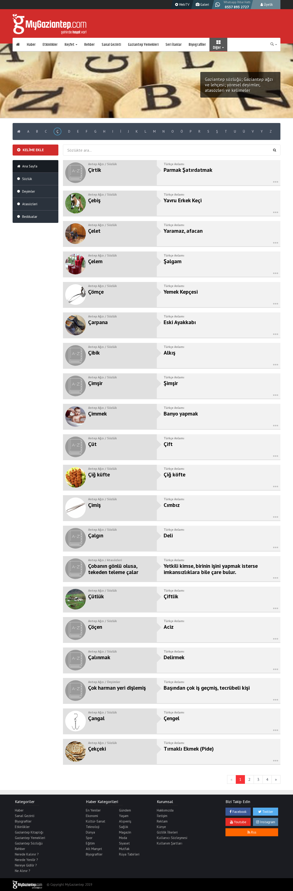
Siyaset (124, 843)
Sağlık (123, 827)
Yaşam (123, 816)
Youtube (239, 822)
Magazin (125, 832)
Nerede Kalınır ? (27, 854)
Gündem (125, 810)
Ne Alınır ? (22, 871)
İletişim (162, 816)
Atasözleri (29, 204)
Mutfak (124, 849)
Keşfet (70, 45)
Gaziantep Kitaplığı (29, 832)
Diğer (217, 47)
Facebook (239, 811)
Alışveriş (125, 821)
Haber (31, 45)
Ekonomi (92, 816)
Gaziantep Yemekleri (143, 45)
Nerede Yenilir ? (26, 860)
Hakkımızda (165, 810)
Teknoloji (92, 827)
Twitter (267, 811)
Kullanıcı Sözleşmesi (172, 838)
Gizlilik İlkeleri (167, 832)
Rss (253, 832)
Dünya (90, 832)
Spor (89, 838)
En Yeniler (93, 810)
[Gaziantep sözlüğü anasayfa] (18, 131)
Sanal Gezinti (111, 45)
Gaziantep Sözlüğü (29, 843)
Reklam (162, 821)
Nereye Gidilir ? (26, 865)
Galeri (204, 4)
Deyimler (28, 191)
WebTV (184, 4)
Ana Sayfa (29, 166)
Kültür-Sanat (95, 821)
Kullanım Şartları (169, 843)
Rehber (89, 45)
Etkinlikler (50, 45)
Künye (161, 827)
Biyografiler (197, 45)
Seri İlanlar (173, 45)
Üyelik (268, 4)
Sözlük (27, 179)
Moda (123, 838)
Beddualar (29, 216)
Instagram (267, 822)
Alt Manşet (94, 849)
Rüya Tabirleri (129, 854)
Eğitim (90, 843)
